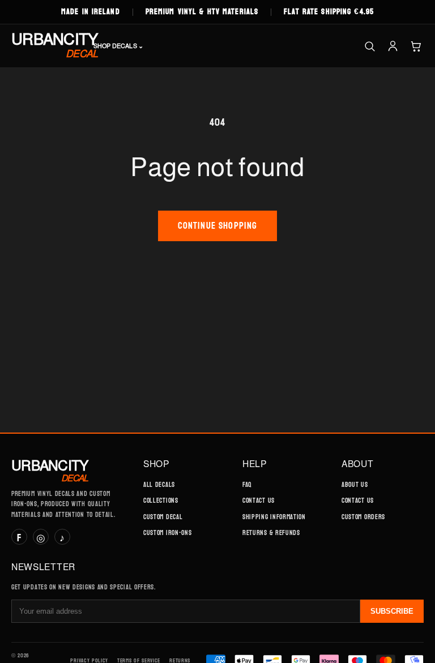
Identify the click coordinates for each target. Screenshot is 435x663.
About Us (355, 484)
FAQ (247, 484)
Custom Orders (363, 517)
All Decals (159, 484)
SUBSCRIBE (391, 611)
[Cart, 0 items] (416, 46)
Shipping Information (274, 517)
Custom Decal (162, 517)
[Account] (392, 46)
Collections (160, 500)
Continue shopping (218, 225)
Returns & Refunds (271, 532)
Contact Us (258, 500)
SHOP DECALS (118, 45)
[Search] (369, 46)
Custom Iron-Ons (167, 532)
